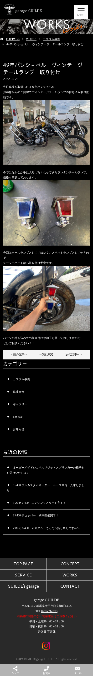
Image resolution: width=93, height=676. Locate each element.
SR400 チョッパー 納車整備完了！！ (37, 515)
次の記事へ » (74, 354)
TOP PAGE (13, 39)
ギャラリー (20, 404)
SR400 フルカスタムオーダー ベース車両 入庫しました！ (45, 488)
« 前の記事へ (19, 354)
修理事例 (18, 391)
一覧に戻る (46, 354)
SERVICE (23, 575)
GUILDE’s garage (23, 586)
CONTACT (70, 586)
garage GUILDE (46, 600)
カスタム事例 (51, 39)
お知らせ (18, 429)
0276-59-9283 (49, 611)
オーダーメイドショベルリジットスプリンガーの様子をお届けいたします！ (45, 470)
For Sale (17, 417)
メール (78, 673)
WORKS (31, 39)
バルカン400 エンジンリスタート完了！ (39, 502)
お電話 (47, 673)
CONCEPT (70, 564)
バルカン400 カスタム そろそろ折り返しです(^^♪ (46, 528)
